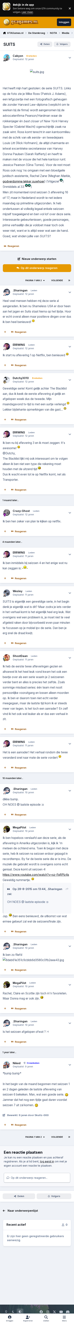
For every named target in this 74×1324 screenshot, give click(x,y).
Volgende (57, 280)
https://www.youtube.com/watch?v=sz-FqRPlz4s (36, 875)
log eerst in (47, 1161)
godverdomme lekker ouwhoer (23, 181)
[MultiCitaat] (5, 332)
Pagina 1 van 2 (33, 280)
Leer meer (6, 8)
